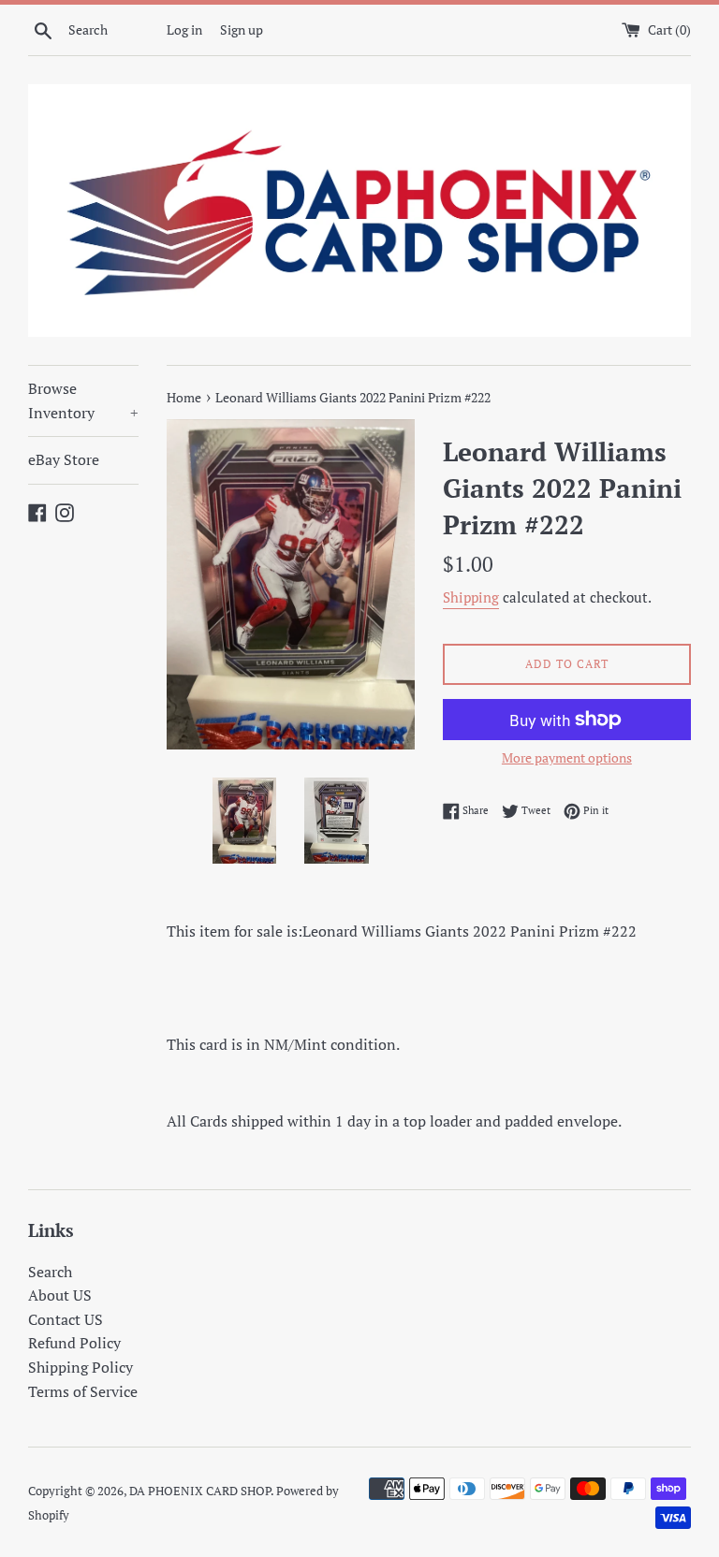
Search (50, 1271)
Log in (184, 29)
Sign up (241, 29)
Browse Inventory (83, 400)
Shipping (471, 597)
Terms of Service (83, 1391)
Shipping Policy (80, 1367)
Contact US (65, 1319)
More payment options (567, 757)
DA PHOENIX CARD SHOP (200, 1491)
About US (60, 1295)
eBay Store (63, 459)
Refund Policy (74, 1342)
